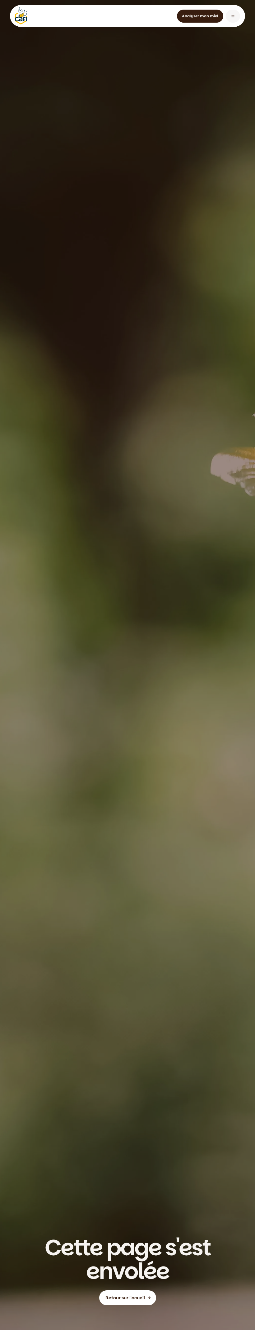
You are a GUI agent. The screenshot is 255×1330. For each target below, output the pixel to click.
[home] (21, 15)
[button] (233, 16)
